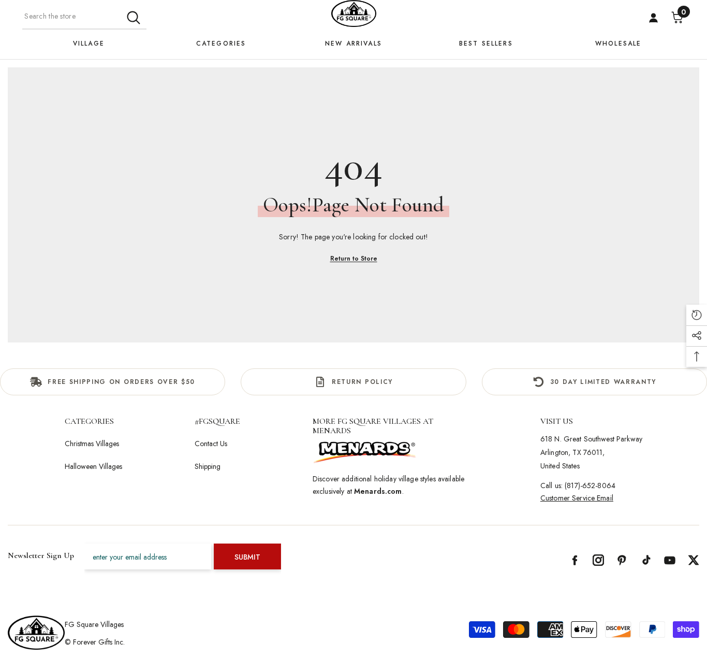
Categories (221, 43)
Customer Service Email (576, 498)
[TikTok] (646, 560)
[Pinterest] (622, 560)
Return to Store (353, 258)
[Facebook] (574, 560)
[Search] (84, 17)
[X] (693, 560)
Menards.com (378, 491)
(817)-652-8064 (590, 485)
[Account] (653, 18)
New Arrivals (353, 43)
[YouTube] (669, 560)
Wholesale (618, 43)
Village (89, 43)
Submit (247, 557)
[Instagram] (598, 560)
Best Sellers (486, 43)
